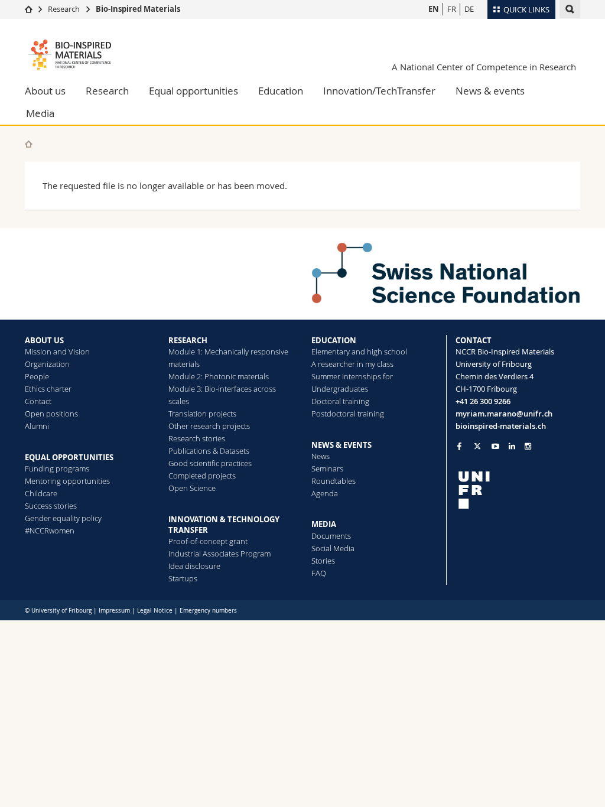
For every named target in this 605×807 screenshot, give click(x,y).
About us (45, 90)
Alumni (37, 426)
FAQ (318, 573)
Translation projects (202, 413)
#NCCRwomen (49, 530)
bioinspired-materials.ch (501, 426)
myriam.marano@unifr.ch (504, 413)
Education (280, 90)
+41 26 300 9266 (483, 401)
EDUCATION (333, 340)
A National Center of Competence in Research (484, 67)
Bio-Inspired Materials (138, 9)
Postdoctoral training (347, 413)
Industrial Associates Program (219, 553)
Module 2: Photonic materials (218, 376)
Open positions (51, 413)
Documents (331, 536)
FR (451, 9)
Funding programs (57, 468)
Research (64, 9)
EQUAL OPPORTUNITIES (69, 457)
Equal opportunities (193, 90)
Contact (38, 401)
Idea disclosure (194, 566)
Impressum (114, 610)
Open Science (192, 488)
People (37, 376)
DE (469, 9)
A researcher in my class (352, 364)
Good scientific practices (210, 463)
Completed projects (202, 475)
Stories (323, 560)
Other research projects (209, 426)
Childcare (41, 493)
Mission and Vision (57, 351)
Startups (182, 578)
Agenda (324, 493)
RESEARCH (187, 340)
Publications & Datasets (208, 450)
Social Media (332, 548)
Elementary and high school (359, 351)
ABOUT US (44, 340)
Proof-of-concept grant (208, 541)
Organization (47, 364)
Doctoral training (340, 401)
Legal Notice (155, 610)
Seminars (327, 468)
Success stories (51, 505)
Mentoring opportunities (67, 481)
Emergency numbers (208, 610)
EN (433, 9)
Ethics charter (48, 388)
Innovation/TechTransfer (379, 90)
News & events (490, 90)
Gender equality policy (63, 518)
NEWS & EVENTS (341, 445)
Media (40, 113)
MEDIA (323, 524)
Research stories (196, 438)
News (320, 456)
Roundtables (333, 481)
